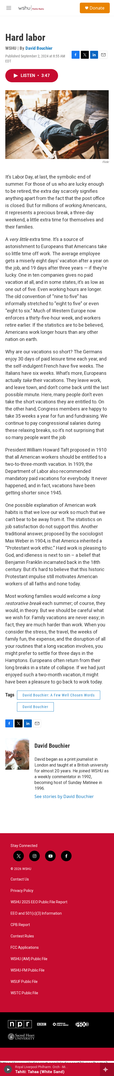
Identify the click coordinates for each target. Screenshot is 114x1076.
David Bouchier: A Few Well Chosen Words (59, 695)
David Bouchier (38, 48)
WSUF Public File (24, 982)
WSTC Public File (24, 993)
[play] (8, 1069)
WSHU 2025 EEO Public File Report (39, 902)
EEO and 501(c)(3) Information (36, 913)
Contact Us (20, 879)
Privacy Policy (22, 891)
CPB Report (20, 925)
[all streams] (107, 1069)
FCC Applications (25, 948)
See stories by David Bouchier (64, 796)
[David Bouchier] (17, 754)
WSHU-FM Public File (28, 970)
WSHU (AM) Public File (29, 959)
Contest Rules (22, 936)
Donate (97, 8)
